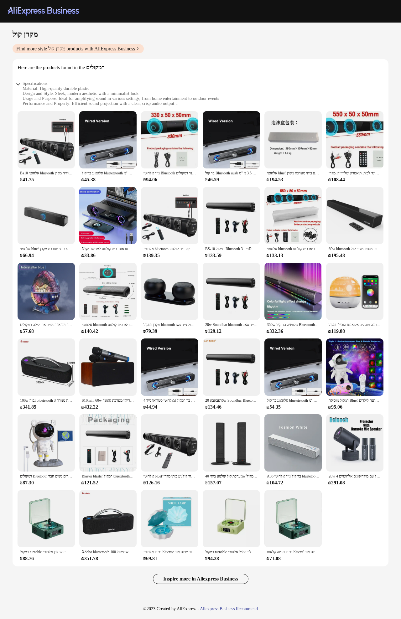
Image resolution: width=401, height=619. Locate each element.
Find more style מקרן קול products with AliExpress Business (75, 48)
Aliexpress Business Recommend (229, 608)
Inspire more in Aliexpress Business (200, 578)
